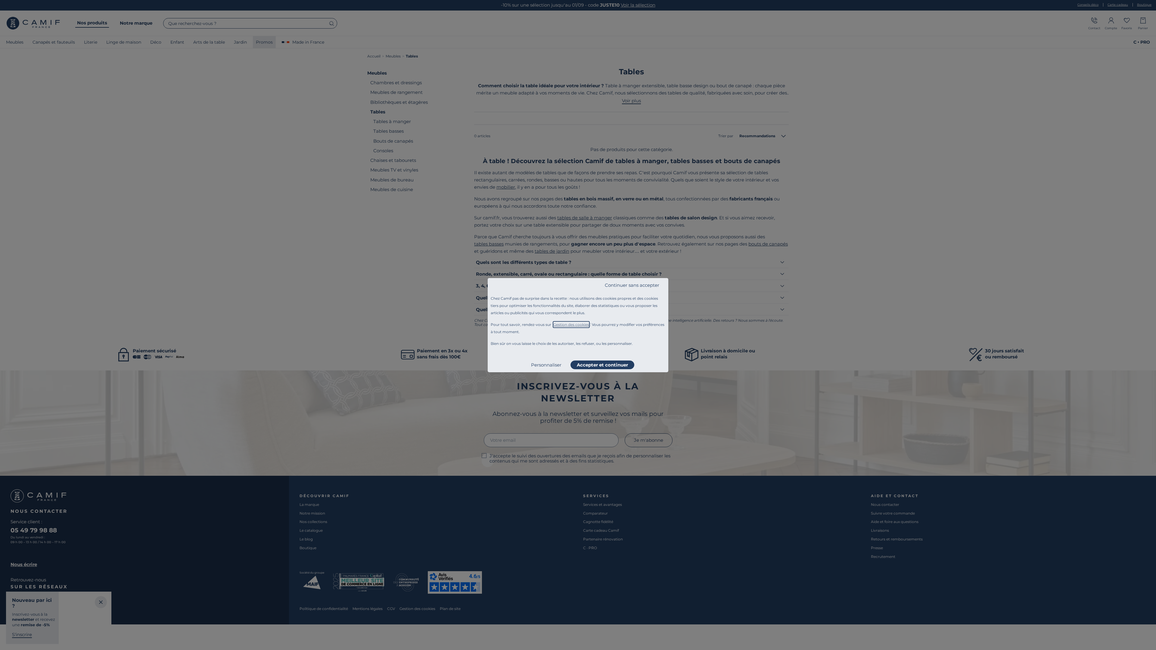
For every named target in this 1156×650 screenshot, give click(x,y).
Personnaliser (546, 365)
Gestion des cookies (571, 324)
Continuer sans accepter (632, 285)
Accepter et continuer (602, 365)
